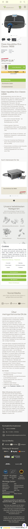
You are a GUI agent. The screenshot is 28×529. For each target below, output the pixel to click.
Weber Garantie (18, 493)
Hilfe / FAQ (16, 490)
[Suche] (24, 2)
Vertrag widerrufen (8, 496)
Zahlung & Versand (18, 485)
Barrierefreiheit (6, 493)
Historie (16, 488)
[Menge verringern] (6, 68)
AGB (15, 483)
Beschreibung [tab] (6, 80)
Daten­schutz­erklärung (8, 259)
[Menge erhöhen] (6, 66)
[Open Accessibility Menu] (24, 525)
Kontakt (4, 490)
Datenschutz (5, 485)
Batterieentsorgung (18, 487)
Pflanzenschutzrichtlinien (8, 492)
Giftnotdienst (5, 488)
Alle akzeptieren (14, 272)
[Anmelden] (20, 2)
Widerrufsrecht (6, 487)
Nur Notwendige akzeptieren (14, 276)
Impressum (5, 483)
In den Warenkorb (16, 67)
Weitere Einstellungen (14, 282)
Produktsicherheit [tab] (7, 87)
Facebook (12, 386)
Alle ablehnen (14, 279)
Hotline (19, 386)
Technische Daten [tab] (7, 83)
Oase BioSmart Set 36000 (10, 188)
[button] (13, 72)
